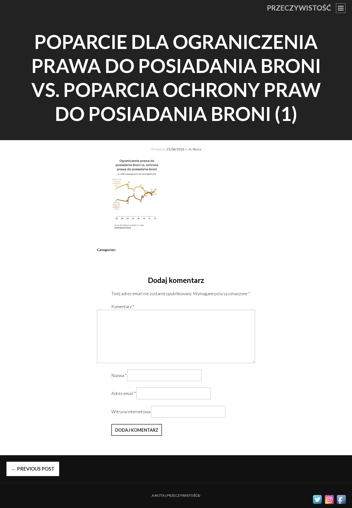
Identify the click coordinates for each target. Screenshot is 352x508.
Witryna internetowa (130, 411)
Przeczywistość (299, 7)
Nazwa (118, 375)
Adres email (123, 393)
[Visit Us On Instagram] (329, 503)
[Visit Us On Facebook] (341, 503)
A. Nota (195, 149)
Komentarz (122, 306)
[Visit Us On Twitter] (317, 503)
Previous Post (32, 469)
